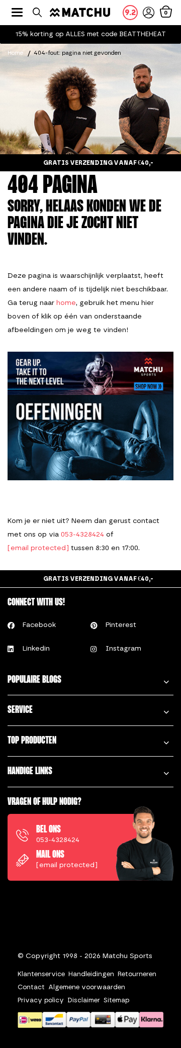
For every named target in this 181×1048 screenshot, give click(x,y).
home (66, 302)
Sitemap (116, 1000)
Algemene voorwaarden (86, 987)
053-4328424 (82, 534)
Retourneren (137, 974)
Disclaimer (83, 1000)
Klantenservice (41, 974)
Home (15, 52)
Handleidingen (91, 974)
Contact (31, 987)
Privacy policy (41, 1000)
